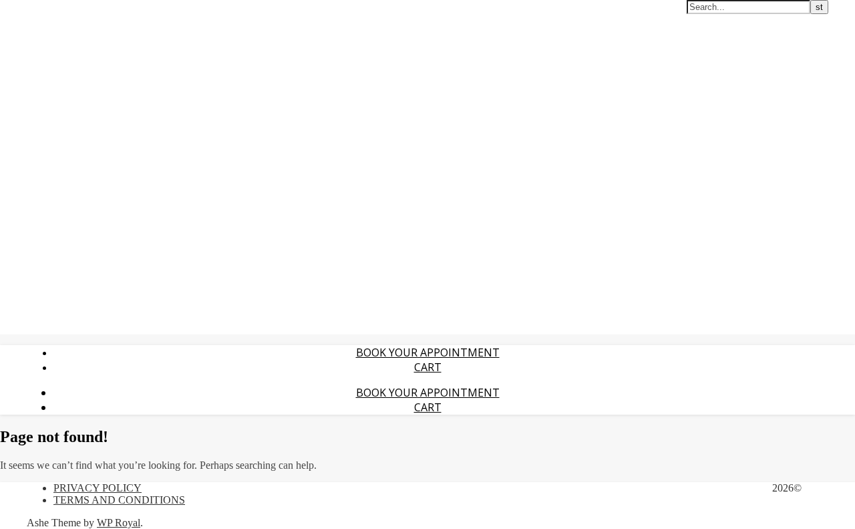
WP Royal (118, 522)
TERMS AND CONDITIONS (119, 500)
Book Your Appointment (428, 352)
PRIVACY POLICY (97, 488)
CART (428, 367)
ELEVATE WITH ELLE (51, 7)
